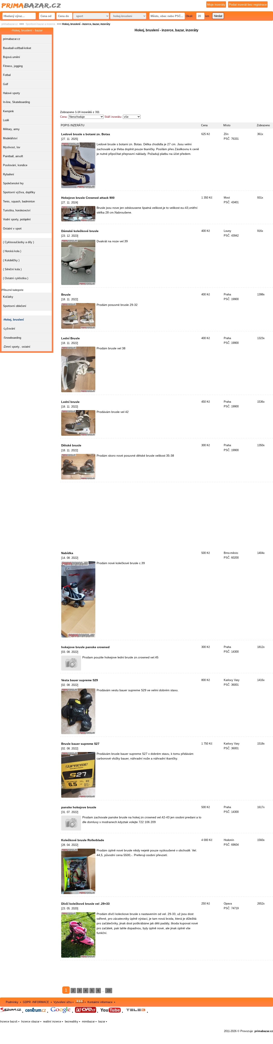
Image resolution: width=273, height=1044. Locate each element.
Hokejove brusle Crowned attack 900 (88, 197)
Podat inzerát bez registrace (248, 4)
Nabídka (67, 553)
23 (108, 990)
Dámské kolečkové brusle (80, 231)
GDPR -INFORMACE (36, 1001)
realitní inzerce (52, 1021)
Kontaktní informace (99, 1001)
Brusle (66, 294)
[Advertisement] (166, 63)
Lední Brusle (70, 338)
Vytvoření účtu (63, 1001)
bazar (101, 1021)
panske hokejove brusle (78, 807)
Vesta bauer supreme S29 (79, 680)
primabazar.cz (9, 24)
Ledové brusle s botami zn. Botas (85, 134)
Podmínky (12, 1001)
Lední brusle (70, 402)
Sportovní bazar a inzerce (40, 24)
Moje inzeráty (216, 4)
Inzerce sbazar (30, 1021)
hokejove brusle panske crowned (85, 647)
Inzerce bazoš (8, 1021)
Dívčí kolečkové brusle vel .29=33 (85, 903)
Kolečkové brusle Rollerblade (82, 840)
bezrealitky (71, 1021)
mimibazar (88, 1021)
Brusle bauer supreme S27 (80, 743)
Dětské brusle (71, 445)
